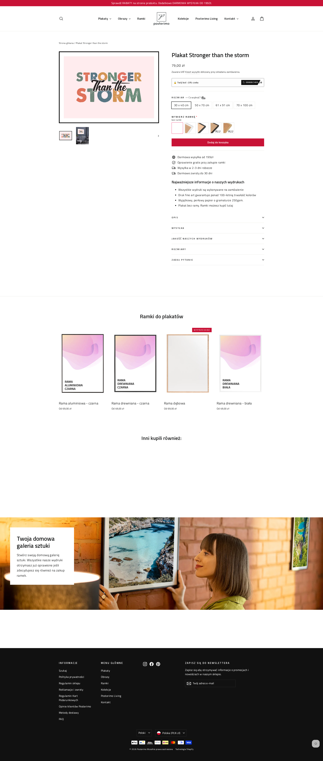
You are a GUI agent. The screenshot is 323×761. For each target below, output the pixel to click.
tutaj (230, 205)
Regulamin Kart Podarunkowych (68, 698)
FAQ (61, 719)
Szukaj (63, 671)
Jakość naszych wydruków (192, 238)
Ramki (141, 18)
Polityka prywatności (71, 677)
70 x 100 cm (244, 105)
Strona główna (66, 43)
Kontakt (230, 18)
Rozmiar (186, 97)
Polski (142, 733)
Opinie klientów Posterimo (75, 706)
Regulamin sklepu (69, 683)
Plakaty (103, 18)
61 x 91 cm (223, 105)
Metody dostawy (69, 713)
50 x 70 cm (202, 105)
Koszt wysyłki (192, 72)
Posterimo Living (206, 18)
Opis (175, 217)
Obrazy (123, 18)
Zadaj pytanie (182, 259)
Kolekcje (183, 18)
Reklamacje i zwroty (71, 690)
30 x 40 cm (181, 105)
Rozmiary (179, 249)
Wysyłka (178, 228)
